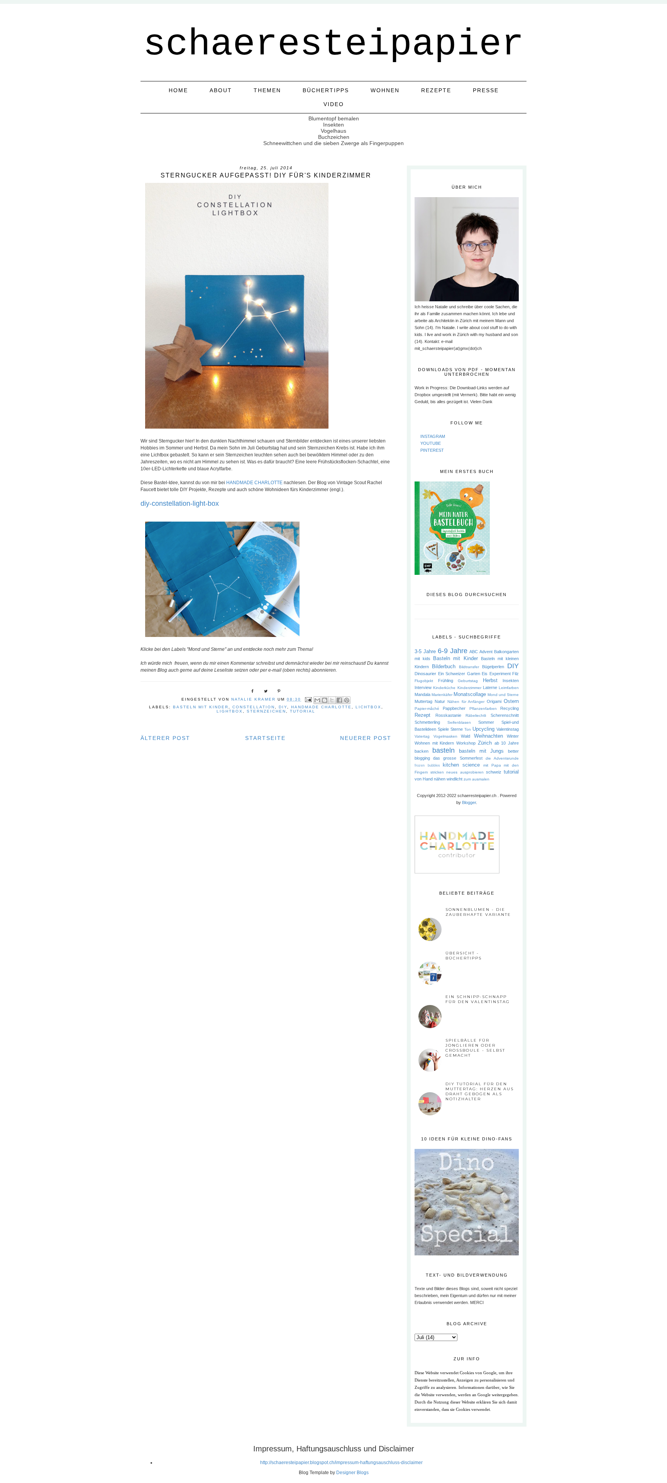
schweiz (493, 772)
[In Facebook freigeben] (339, 700)
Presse (486, 90)
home (178, 90)
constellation (253, 707)
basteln (443, 750)
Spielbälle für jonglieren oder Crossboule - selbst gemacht (475, 1048)
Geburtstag (468, 681)
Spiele (443, 729)
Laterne (490, 687)
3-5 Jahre (425, 651)
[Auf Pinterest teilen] (346, 700)
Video (333, 104)
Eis (485, 673)
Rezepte (436, 90)
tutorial (302, 711)
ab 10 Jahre (506, 743)
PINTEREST (432, 450)
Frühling (445, 680)
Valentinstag (507, 729)
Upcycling (483, 729)
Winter (513, 736)
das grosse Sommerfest (457, 758)
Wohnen (385, 90)
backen (421, 751)
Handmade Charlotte (321, 707)
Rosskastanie (448, 715)
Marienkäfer (442, 695)
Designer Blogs (352, 1472)
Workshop (466, 743)
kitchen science (461, 765)
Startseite (265, 738)
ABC (473, 651)
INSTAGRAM (432, 436)
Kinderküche (444, 688)
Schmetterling (427, 722)
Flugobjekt (424, 681)
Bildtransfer (469, 667)
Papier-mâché (427, 708)
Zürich (485, 743)
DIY (283, 707)
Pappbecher (454, 708)
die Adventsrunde (502, 758)
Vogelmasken (445, 736)
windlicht (454, 779)
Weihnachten (488, 736)
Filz (515, 673)
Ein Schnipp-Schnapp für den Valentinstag (477, 999)
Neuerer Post (365, 738)
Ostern (511, 701)
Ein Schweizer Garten (459, 673)
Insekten (511, 680)
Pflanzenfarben (483, 708)
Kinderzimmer (469, 688)
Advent (486, 651)
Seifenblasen (459, 722)
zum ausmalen (476, 779)
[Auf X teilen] (332, 700)
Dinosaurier (425, 673)
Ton (467, 729)
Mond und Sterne (503, 695)
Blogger (469, 802)
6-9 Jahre (452, 651)
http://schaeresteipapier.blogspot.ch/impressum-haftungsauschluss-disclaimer (341, 1462)
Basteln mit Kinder (201, 707)
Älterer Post (165, 738)
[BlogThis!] (324, 700)
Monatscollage (470, 694)
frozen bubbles (427, 765)
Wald (465, 736)
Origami (494, 701)
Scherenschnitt (505, 715)
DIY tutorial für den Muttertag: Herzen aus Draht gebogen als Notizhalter (479, 1091)
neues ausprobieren (464, 772)
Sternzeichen (266, 711)
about (221, 90)
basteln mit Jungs (481, 751)
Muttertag (423, 701)
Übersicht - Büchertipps (463, 956)
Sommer (486, 722)
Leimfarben (509, 688)
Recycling (509, 708)
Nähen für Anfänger (466, 701)
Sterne (456, 729)
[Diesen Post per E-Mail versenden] (317, 700)
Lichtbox (368, 707)
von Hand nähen (430, 779)
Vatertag (422, 736)
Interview (423, 687)
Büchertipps (326, 90)
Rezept (422, 715)
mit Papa (492, 765)
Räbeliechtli (476, 715)
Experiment (500, 673)
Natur (440, 701)
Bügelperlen (493, 666)
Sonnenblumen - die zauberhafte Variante (478, 912)
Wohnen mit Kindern (434, 743)
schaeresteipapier (333, 44)
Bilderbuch (443, 666)
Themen (267, 90)
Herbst (490, 680)
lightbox (230, 711)
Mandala (422, 694)
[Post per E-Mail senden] (308, 699)
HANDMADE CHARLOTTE (254, 482)
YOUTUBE (430, 443)
